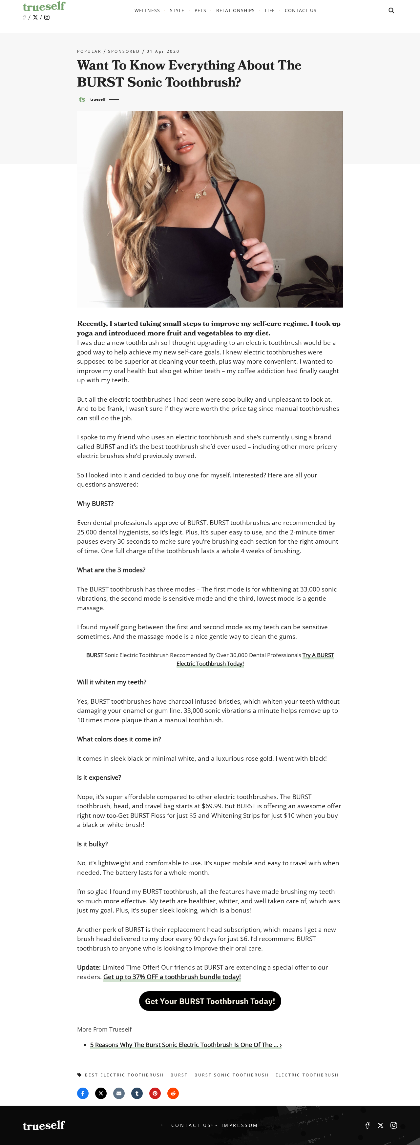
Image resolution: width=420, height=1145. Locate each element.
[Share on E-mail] (119, 1093)
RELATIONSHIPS (235, 10)
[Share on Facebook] (83, 1093)
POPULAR (89, 51)
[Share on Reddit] (173, 1093)
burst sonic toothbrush (232, 1075)
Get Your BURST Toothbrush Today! (210, 1001)
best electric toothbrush (124, 1075)
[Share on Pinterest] (155, 1093)
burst (179, 1075)
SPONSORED (124, 51)
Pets (200, 10)
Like (24, 17)
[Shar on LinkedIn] (137, 1093)
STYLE (177, 10)
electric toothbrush (307, 1075)
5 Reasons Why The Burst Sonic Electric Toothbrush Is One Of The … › (186, 1045)
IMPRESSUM (240, 1125)
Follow (35, 17)
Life (270, 10)
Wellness (147, 10)
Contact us (301, 10)
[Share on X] (101, 1093)
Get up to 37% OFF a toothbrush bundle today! (172, 977)
